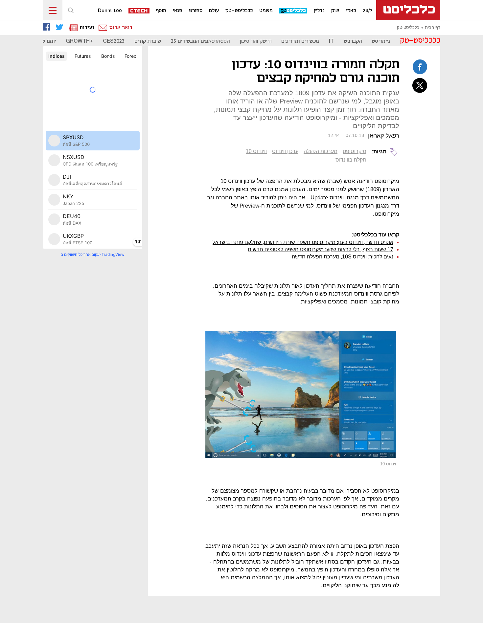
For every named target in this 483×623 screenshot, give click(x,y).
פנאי (177, 11)
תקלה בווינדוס (350, 160)
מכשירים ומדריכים (300, 41)
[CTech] (139, 11)
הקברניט (353, 41)
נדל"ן (319, 11)
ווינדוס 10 (256, 151)
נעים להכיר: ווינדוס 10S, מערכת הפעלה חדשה (342, 256)
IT (331, 41)
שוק (335, 11)
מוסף (161, 11)
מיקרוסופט (354, 151)
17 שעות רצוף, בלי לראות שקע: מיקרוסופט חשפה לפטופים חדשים (320, 249)
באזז (351, 11)
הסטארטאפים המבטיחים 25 (200, 41)
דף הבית (432, 27)
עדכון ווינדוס (285, 151)
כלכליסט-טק (239, 11)
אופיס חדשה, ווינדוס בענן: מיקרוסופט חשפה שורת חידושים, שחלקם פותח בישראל (303, 242)
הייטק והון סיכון (255, 41)
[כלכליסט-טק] (293, 11)
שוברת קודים (147, 41)
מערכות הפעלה (320, 151)
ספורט (195, 11)
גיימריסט (381, 41)
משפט (266, 11)
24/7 (368, 11)
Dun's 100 (110, 11)
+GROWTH (79, 41)
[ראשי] (408, 10)
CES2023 (114, 41)
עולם (214, 11)
